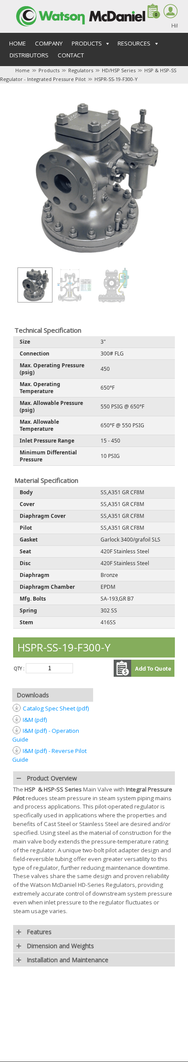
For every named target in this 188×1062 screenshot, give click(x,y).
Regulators (80, 70)
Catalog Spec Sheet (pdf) (56, 708)
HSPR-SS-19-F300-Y (116, 79)
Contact (71, 55)
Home (17, 43)
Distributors (29, 55)
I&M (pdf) (35, 720)
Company (49, 43)
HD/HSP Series (119, 70)
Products (48, 70)
